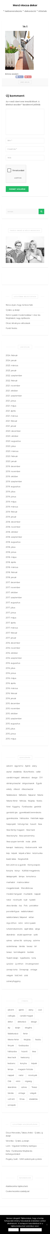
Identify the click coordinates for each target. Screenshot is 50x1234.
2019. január (11, 517)
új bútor (9, 964)
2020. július (11, 446)
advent (9, 766)
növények (17, 900)
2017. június (11, 613)
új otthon (19, 964)
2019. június (11, 496)
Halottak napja (37, 818)
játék (34, 841)
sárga (37, 929)
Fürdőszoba (27, 807)
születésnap (11, 946)
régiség (28, 1081)
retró (20, 923)
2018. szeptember (14, 537)
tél (35, 946)
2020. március (12, 451)
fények (11, 1045)
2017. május (11, 618)
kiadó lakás (11, 859)
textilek (30, 952)
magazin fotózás (25, 1069)
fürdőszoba (24, 1045)
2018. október (12, 532)
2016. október (12, 653)
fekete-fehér (12, 801)
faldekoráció (11, 795)
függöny (16, 807)
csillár (38, 772)
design (35, 777)
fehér (25, 1033)
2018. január (11, 577)
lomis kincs (31, 876)
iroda (28, 841)
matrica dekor (23, 882)
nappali (37, 894)
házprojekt (11, 824)
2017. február (11, 633)
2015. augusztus (13, 723)
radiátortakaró (27, 911)
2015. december (13, 703)
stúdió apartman (24, 935)
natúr (8, 900)
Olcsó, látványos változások (18, 323)
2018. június (11, 552)
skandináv (10, 935)
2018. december (13, 522)
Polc (26, 905)
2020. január (11, 461)
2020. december (13, 431)
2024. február (12, 355)
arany (34, 766)
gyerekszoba (12, 818)
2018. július (10, 547)
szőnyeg (27, 940)
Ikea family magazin (15, 830)
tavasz (29, 946)
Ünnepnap (24, 969)
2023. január (11, 370)
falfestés (22, 795)
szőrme (36, 940)
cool (40, 1010)
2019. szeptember (14, 481)
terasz (9, 952)
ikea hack (12, 1057)
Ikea (40, 824)
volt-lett (11, 1099)
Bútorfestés (28, 772)
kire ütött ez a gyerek (16, 865)
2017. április (11, 623)
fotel (8, 807)
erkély (9, 789)
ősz (20, 905)
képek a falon (25, 853)
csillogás (11, 1016)
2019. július (10, 491)
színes (9, 940)
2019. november (13, 471)
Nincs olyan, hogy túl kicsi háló (19, 305)
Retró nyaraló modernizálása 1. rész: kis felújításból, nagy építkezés (23, 316)
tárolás (22, 946)
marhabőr (10, 882)
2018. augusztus (13, 542)
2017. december (13, 582)
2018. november (13, 527)
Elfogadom (13, 1230)
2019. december (13, 466)
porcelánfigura (12, 911)
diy (9, 1028)
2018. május (11, 557)
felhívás (22, 801)
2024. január (11, 360)
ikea (34, 1051)
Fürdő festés (11, 328)
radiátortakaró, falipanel (16, 917)
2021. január (11, 426)
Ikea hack (30, 830)
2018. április (11, 562)
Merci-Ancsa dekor (25, 5)
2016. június (11, 673)
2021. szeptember (14, 396)
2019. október (12, 476)
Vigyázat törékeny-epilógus (24, 1146)
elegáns (28, 1028)
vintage (33, 969)
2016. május (11, 678)
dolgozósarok (28, 783)
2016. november (13, 648)
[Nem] (47, 1224)
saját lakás (28, 929)
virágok (9, 975)
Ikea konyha (11, 836)
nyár (25, 900)
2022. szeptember (14, 375)
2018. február (11, 572)
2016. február (11, 693)
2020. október (12, 436)
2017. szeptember (14, 597)
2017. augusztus (13, 602)
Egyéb (39, 783)
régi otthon (11, 923)
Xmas (21, 1099)
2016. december (13, 643)
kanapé (9, 847)
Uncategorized (31, 964)
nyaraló (32, 900)
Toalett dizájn (12, 958)
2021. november (13, 386)
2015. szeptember (14, 718)
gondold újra (11, 812)
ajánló (21, 1010)
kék (40, 847)
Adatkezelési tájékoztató (17, 1186)
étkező (17, 789)
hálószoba (24, 818)
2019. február (11, 512)
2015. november (13, 708)
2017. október (12, 592)
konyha (9, 871)
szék (36, 935)
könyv (17, 871)
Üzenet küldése (17, 189)
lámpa (21, 876)
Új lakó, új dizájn (13, 310)
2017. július (10, 607)
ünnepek (12, 1105)
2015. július (10, 729)
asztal (9, 772)
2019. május (11, 502)
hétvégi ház (23, 824)
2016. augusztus (13, 663)
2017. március (12, 628)
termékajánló (19, 952)
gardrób (37, 807)
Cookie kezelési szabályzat (17, 1191)
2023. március (12, 365)
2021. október (12, 391)
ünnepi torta (11, 969)
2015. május (11, 739)
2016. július (10, 668)
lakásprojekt (11, 876)
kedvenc (11, 1063)
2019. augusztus (13, 486)
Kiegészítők (23, 859)
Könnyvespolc (34, 865)
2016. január (11, 698)
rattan (31, 917)
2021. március (12, 416)
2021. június (11, 401)
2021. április (11, 411)
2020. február (12, 456)
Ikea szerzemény (27, 836)
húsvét (33, 824)
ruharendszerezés (14, 929)
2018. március (12, 567)
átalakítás (17, 772)
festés (39, 801)
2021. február (11, 421)
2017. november (13, 587)
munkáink (28, 894)
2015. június (11, 734)
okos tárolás (11, 905)
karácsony (19, 847)
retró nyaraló (30, 923)
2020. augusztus (13, 441)
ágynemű (18, 766)
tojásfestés (25, 958)
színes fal (18, 940)
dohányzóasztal (13, 783)
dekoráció (25, 777)
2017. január (11, 638)
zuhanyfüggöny (13, 981)
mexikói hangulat (14, 894)
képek (14, 853)
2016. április (11, 683)
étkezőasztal (27, 789)
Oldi (9, 1081)
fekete (40, 795)
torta (34, 958)
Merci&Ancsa (27, 888)
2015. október (12, 713)
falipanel (32, 795)
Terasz (34, 1087)
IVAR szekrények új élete (30, 1159)
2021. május (11, 406)
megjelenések (12, 888)
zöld (26, 975)
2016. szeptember (14, 658)
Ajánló (27, 766)
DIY (41, 777)
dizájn (17, 1028)
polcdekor (33, 905)
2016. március (12, 688)
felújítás (31, 801)
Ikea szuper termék (15, 841)
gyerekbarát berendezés (30, 812)
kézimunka (37, 853)
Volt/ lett (18, 975)
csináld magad (12, 777)
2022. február (11, 380)
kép (8, 853)
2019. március (12, 507)
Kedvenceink (31, 847)
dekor (10, 1022)
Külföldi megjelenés (31, 871)
